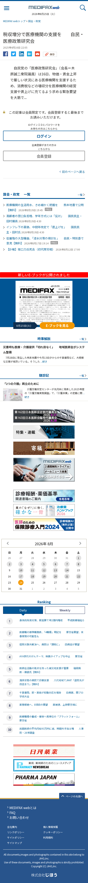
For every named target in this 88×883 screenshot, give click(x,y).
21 (66, 576)
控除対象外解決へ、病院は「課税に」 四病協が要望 (49, 644)
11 (32, 570)
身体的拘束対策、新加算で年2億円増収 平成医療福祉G (51, 620)
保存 (52, 54)
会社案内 (12, 827)
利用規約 (48, 837)
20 (55, 576)
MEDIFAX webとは (22, 807)
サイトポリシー (15, 837)
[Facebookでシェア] (5, 52)
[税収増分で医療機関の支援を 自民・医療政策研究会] (29, 52)
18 (32, 576)
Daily (23, 610)
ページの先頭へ (74, 796)
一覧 (80, 194)
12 (44, 570)
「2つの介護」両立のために (21, 384)
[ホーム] (44, 6)
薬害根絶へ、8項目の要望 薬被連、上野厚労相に (48, 704)
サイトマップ (14, 842)
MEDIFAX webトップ (14, 21)
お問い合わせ (19, 817)
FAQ (12, 812)
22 (78, 576)
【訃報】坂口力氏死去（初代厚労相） (30, 249)
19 (44, 576)
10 (20, 570)
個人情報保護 (50, 827)
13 (55, 570)
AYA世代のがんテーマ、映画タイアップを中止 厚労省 (50, 656)
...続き (43, 361)
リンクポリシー (15, 832)
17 (20, 576)
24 (20, 582)
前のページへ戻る (73, 172)
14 (66, 570)
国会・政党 (34, 21)
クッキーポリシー (53, 832)
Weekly (65, 610)
